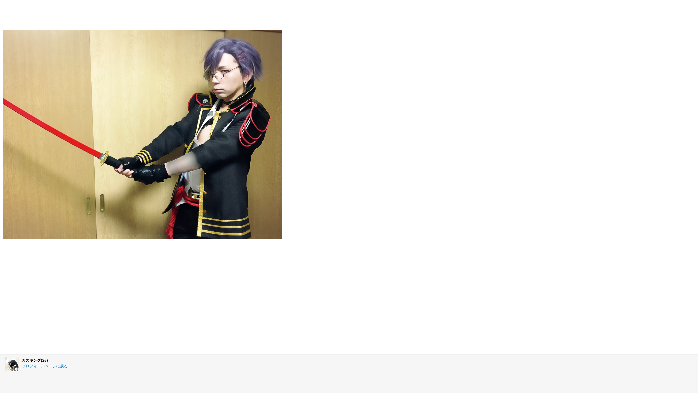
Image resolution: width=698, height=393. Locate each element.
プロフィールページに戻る (45, 366)
